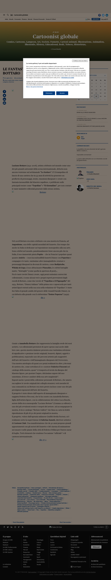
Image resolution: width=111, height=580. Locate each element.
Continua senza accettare (80, 60)
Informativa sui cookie (67, 77)
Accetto (62, 93)
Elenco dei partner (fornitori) (34, 86)
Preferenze (49, 93)
